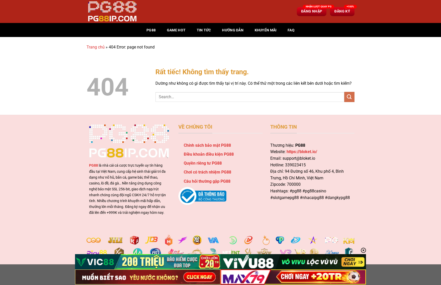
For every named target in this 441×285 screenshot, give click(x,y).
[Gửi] (349, 97)
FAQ (291, 30)
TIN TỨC (204, 30)
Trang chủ (96, 47)
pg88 (151, 30)
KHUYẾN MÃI (266, 30)
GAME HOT (176, 30)
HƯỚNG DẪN (232, 30)
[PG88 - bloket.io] (112, 11)
